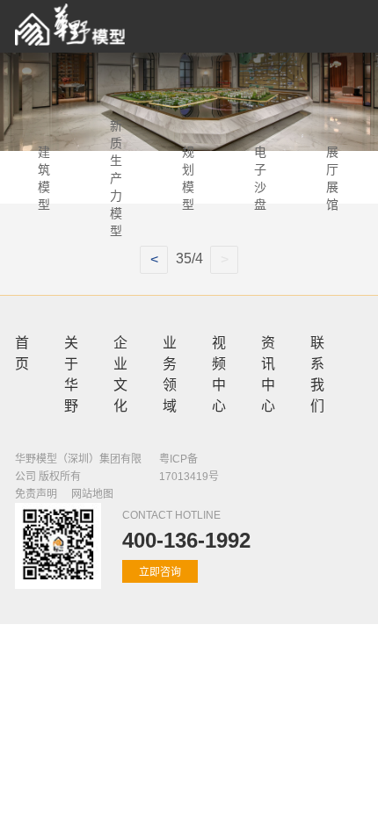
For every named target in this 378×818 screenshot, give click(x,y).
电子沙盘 (260, 177)
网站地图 (92, 494)
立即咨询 (160, 572)
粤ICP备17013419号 (189, 468)
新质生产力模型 (116, 177)
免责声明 (36, 494)
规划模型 (188, 177)
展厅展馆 (332, 177)
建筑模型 (44, 177)
